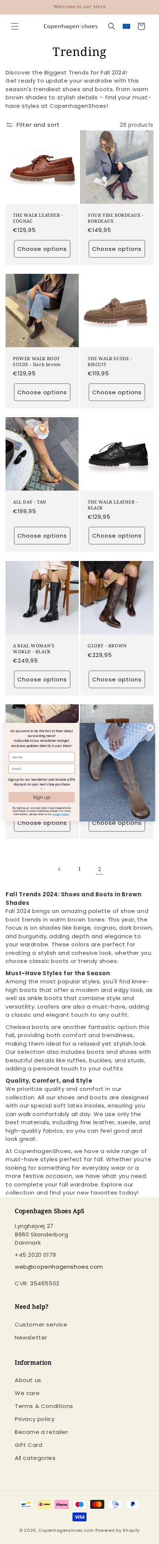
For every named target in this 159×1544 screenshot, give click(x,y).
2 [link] (99, 869)
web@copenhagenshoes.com (59, 1267)
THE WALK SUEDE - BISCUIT (110, 361)
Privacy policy (34, 1419)
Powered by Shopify (117, 1530)
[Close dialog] (150, 727)
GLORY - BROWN (107, 646)
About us (28, 1380)
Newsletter (31, 1337)
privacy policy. (61, 813)
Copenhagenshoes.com (66, 1530)
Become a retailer (41, 1432)
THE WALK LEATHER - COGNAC (38, 218)
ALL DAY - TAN (29, 502)
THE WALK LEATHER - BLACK (113, 505)
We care (27, 1393)
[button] (15, 26)
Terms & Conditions (44, 1406)
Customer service (41, 1324)
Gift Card (28, 1445)
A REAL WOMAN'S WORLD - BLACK (33, 648)
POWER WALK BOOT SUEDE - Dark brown (37, 361)
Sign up (41, 797)
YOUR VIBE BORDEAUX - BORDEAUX (116, 218)
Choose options (42, 249)
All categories (35, 1458)
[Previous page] (59, 869)
